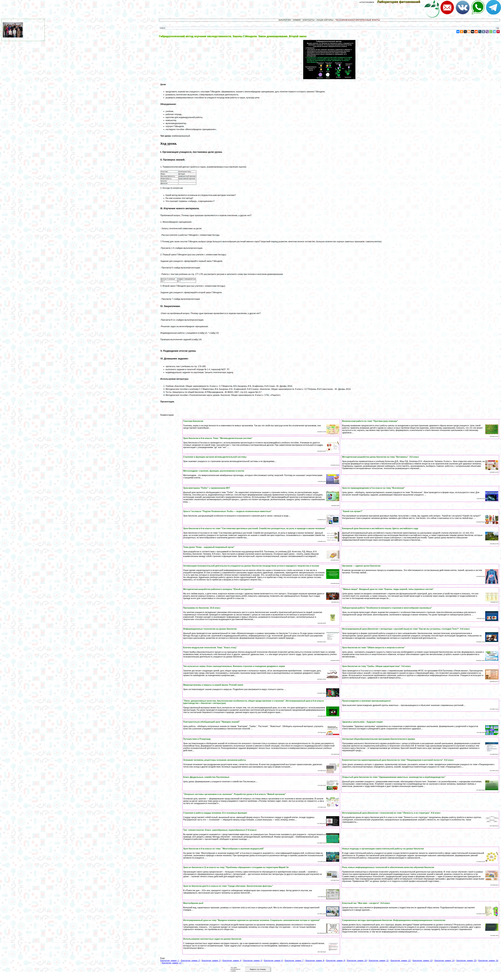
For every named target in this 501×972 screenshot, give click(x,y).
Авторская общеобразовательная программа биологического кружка (378, 739)
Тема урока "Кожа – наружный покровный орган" (209, 547)
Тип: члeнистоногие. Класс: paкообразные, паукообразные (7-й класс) (219, 830)
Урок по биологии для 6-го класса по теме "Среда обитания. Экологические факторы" (228, 886)
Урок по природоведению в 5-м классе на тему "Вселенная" (373, 488)
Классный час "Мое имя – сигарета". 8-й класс (366, 903)
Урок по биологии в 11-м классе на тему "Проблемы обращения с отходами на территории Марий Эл (236, 867)
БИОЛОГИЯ (285, 20)
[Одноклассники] (461, 31)
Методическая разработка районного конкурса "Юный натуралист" (218, 589)
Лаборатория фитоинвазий (400, 2)
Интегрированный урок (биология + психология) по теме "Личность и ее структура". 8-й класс (391, 813)
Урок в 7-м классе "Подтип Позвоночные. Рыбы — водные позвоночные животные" (227, 511)
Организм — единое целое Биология (361, 566)
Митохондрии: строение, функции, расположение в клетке (213, 471)
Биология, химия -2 (190, 960)
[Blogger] (468, 31)
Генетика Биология (193, 421)
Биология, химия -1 (169, 960)
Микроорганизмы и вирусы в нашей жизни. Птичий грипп (213, 685)
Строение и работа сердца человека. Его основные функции (215, 813)
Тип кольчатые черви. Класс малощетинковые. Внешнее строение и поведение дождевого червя (234, 666)
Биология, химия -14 (444, 960)
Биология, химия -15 (466, 960)
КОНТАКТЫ (309, 20)
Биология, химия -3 (211, 960)
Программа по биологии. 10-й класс (201, 608)
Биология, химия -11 (379, 960)
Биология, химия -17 (172, 963)
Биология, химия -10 (357, 960)
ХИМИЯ (297, 20)
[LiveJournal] (479, 31)
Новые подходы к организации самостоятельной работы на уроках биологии (383, 849)
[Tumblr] (483, 31)
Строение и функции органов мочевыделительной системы (215, 457)
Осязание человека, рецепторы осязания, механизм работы (214, 760)
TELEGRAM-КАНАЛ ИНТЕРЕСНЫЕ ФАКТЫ (357, 20)
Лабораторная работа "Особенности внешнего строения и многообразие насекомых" (387, 608)
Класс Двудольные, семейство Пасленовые (206, 777)
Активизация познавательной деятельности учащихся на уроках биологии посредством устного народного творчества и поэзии (251, 566)
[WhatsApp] (490, 31)
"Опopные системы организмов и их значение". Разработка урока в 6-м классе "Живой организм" (234, 794)
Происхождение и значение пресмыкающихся (366, 701)
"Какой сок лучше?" (352, 511)
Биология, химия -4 (232, 960)
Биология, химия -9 (335, 960)
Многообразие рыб (193, 903)
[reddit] (476, 31)
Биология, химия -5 (252, 960)
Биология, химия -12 (401, 960)
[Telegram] (494, 31)
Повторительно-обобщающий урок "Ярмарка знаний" (211, 722)
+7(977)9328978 (366, 2)
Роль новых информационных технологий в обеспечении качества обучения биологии (388, 867)
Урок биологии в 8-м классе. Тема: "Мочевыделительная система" (217, 438)
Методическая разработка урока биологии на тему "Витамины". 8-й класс (380, 457)
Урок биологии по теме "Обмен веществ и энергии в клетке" (373, 647)
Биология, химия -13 (423, 960)
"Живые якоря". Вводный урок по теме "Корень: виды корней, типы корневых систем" (388, 589)
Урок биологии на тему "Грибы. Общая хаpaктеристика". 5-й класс (376, 666)
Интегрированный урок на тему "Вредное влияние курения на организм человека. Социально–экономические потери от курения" (251, 920)
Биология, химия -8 (315, 960)
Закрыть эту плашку (258, 969)
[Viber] (487, 31)
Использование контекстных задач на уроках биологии (212, 939)
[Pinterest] (498, 31)
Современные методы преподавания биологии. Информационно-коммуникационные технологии (393, 920)
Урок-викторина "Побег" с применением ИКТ (206, 488)
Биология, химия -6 (273, 960)
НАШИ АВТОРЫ (325, 20)
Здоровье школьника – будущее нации (362, 722)
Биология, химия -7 (294, 960)
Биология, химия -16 (488, 960)
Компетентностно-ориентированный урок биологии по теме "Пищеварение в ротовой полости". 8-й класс (398, 760)
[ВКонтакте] (458, 31)
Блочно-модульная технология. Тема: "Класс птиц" (210, 647)
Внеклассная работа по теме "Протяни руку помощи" (370, 421)
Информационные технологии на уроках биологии (210, 629)
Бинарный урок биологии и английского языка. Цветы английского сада (380, 528)
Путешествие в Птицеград (196, 739)
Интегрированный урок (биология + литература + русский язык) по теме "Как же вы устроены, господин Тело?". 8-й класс (406, 629)
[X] (465, 31)
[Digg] (472, 31)
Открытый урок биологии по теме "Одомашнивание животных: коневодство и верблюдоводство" (394, 777)
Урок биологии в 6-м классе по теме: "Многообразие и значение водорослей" (223, 849)
